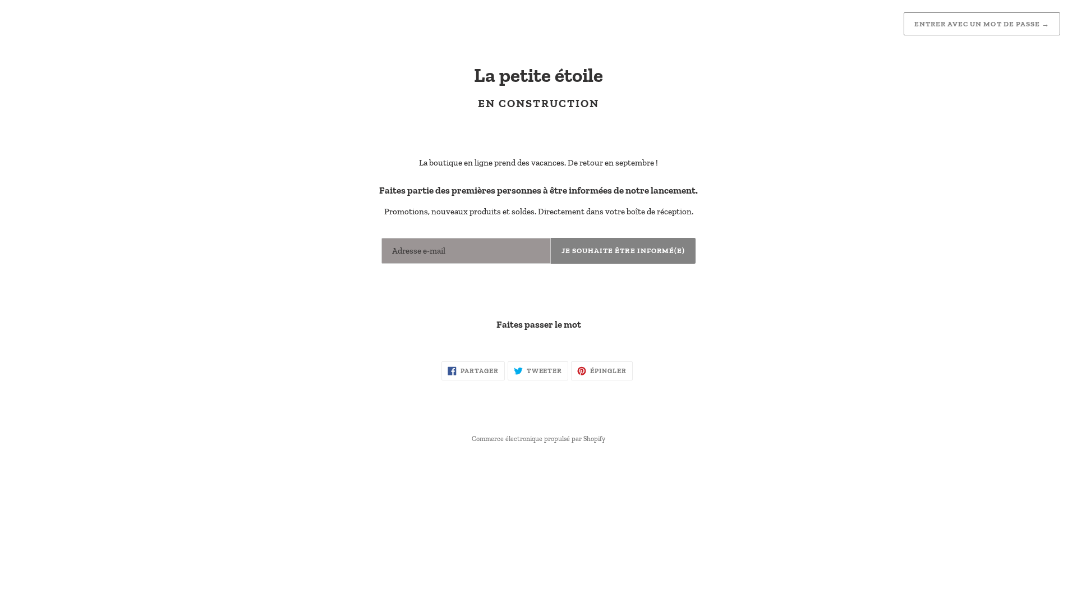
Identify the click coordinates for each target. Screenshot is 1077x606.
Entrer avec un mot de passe (982, 24)
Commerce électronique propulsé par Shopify (538, 439)
